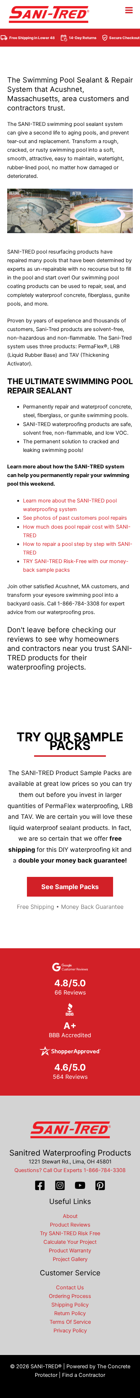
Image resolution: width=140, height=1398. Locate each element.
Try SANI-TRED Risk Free (70, 1233)
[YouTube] (80, 1185)
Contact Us (70, 1287)
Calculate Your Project (70, 1242)
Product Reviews (70, 1225)
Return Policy (70, 1313)
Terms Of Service (70, 1322)
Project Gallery (70, 1259)
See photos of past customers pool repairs (75, 518)
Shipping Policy (70, 1305)
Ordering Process (70, 1296)
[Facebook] (40, 1185)
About (70, 1216)
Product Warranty (70, 1250)
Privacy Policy (70, 1330)
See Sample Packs (70, 887)
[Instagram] (60, 1185)
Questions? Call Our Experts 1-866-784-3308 (70, 1170)
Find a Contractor (83, 1375)
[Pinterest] (100, 1185)
